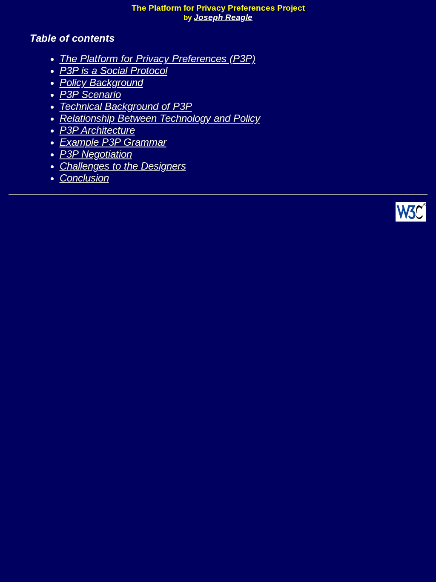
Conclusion (84, 178)
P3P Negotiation (96, 154)
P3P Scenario (90, 94)
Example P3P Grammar (113, 142)
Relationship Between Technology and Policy (160, 118)
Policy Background (101, 82)
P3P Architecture (97, 130)
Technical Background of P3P (126, 106)
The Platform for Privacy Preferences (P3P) (157, 58)
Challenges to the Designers (123, 166)
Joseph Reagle (223, 17)
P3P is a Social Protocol (113, 70)
